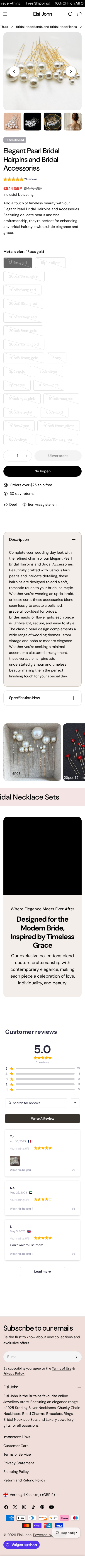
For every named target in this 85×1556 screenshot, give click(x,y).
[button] (20, 180)
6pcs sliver (21, 441)
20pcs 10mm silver (59, 441)
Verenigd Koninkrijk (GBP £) (32, 1494)
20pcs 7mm (22, 427)
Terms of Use (61, 1368)
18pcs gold (20, 264)
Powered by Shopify (49, 1534)
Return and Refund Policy (24, 1480)
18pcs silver (53, 264)
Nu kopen (42, 471)
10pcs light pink (25, 400)
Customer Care (16, 1445)
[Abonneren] (76, 1357)
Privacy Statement (18, 1463)
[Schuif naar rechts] (70, 71)
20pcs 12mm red (25, 319)
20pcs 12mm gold (26, 359)
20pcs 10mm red (26, 305)
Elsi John (42, 14)
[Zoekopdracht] (70, 14)
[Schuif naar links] (14, 71)
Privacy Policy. (13, 1373)
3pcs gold (20, 373)
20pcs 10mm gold (26, 346)
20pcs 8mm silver (27, 278)
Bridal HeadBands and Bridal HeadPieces (46, 27)
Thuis (4, 27)
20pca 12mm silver (61, 427)
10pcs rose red (64, 400)
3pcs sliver (51, 373)
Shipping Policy (16, 1471)
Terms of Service (17, 1454)
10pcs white (51, 387)
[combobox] (75, 1102)
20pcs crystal (23, 414)
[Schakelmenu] (5, 14)
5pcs (59, 359)
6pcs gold (57, 414)
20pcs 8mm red (25, 291)
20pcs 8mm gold (26, 332)
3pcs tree (20, 387)
